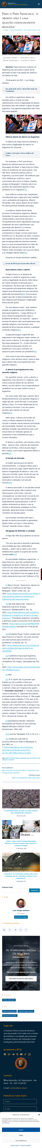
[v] (36, 351)
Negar (21, 1135)
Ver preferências (21, 1141)
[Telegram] (13, 1054)
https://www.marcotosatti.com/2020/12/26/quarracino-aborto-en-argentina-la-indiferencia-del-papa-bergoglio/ (21, 596)
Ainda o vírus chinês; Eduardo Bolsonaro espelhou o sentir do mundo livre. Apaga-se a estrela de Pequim (21, 843)
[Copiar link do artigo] (26, 930)
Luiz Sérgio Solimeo (10, 58)
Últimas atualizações (10, 60)
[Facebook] (5, 1054)
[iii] (23, 294)
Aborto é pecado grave (12, 758)
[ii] (26, 253)
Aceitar (21, 1130)
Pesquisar (34, 890)
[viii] (10, 483)
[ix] (15, 554)
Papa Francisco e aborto (9, 1015)
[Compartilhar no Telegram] (15, 930)
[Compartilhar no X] (10, 930)
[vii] (9, 453)
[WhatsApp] (29, 1054)
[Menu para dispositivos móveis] (39, 4)
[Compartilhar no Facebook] (4, 930)
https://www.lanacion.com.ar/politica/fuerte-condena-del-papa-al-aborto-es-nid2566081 (20, 648)
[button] (39, 1115)
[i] (26, 189)
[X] (17, 1054)
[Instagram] (9, 1054)
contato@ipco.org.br (18, 1088)
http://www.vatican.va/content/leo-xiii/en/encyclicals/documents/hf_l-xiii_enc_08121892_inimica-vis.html (17, 750)
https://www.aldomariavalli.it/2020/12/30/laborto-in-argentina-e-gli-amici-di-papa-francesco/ (20, 615)
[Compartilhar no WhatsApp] (21, 930)
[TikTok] (25, 1054)
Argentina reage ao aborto (28, 758)
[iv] (19, 330)
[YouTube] (21, 1054)
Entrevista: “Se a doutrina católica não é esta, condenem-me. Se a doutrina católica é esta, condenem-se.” (21, 876)
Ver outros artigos (21, 917)
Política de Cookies (14, 1145)
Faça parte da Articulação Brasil (21, 978)
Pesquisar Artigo (7, 887)
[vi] (11, 413)
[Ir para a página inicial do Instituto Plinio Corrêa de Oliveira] (21, 1063)
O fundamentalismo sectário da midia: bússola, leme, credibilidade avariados (21, 812)
